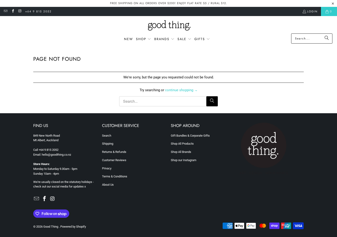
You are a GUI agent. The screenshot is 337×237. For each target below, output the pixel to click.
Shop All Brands (181, 152)
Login (312, 11)
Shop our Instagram (183, 160)
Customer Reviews (114, 160)
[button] (143, 39)
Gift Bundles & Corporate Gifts (190, 135)
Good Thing (51, 226)
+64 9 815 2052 (38, 11)
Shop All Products (182, 143)
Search (106, 135)
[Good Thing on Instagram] (20, 11)
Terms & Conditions (114, 176)
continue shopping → (181, 90)
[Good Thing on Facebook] (12, 11)
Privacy (106, 168)
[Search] (326, 38)
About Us (108, 184)
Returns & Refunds (114, 152)
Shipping (107, 143)
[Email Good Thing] (5, 11)
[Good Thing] (168, 25)
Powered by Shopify (73, 226)
